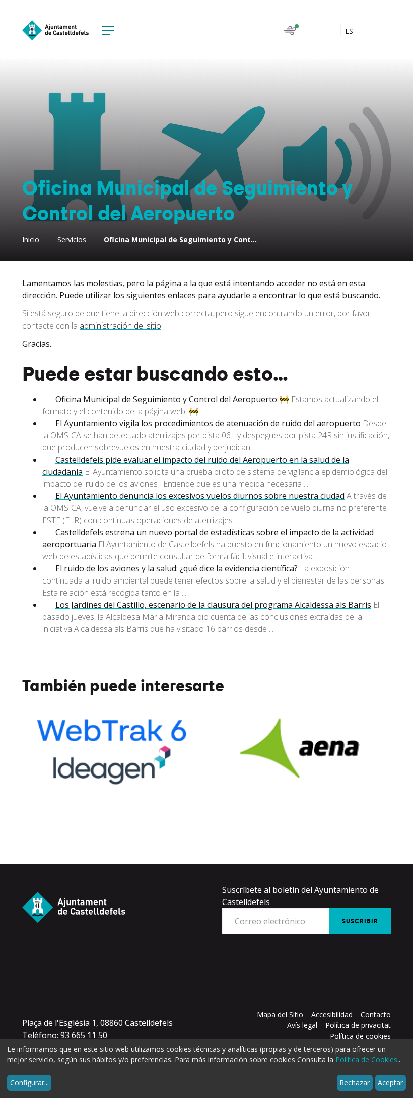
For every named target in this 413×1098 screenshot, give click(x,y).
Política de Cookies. (367, 1059)
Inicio (30, 239)
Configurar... (29, 1082)
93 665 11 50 (83, 1035)
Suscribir (360, 921)
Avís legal (302, 1025)
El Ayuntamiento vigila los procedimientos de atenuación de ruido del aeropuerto (208, 423)
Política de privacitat (358, 1025)
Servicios (71, 239)
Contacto (376, 1014)
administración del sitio (120, 325)
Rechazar (354, 1082)
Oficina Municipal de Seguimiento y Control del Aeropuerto (166, 399)
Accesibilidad (332, 1014)
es (350, 31)
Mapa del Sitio (280, 1014)
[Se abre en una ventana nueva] (112, 749)
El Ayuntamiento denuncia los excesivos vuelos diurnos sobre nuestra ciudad (200, 495)
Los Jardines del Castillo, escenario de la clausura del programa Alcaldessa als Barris (213, 604)
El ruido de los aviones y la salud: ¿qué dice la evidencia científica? (176, 568)
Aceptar (390, 1082)
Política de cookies (360, 1036)
